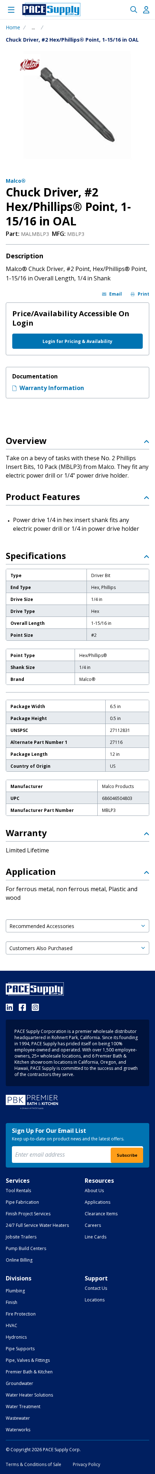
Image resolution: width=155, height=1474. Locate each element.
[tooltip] (33, 27)
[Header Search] (133, 10)
